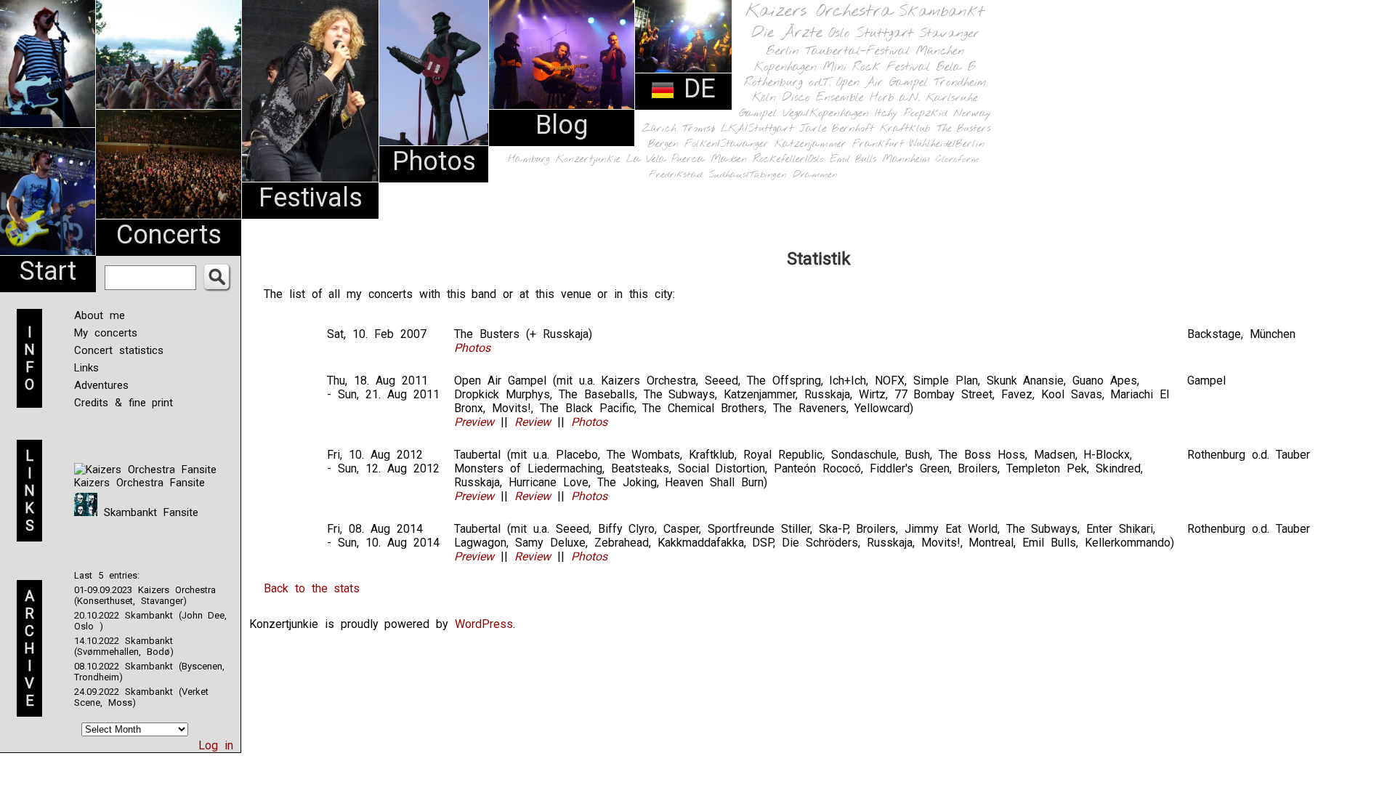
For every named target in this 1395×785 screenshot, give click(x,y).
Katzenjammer (810, 144)
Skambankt (941, 11)
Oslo (839, 33)
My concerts (105, 332)
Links (86, 367)
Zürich (659, 128)
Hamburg (529, 159)
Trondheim (960, 82)
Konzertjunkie (588, 159)
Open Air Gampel (882, 82)
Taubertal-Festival (857, 52)
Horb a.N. (895, 97)
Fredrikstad (676, 175)
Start (48, 271)
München (939, 51)
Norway (972, 113)
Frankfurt (878, 144)
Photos (434, 161)
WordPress (484, 624)
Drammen (815, 175)
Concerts (169, 235)
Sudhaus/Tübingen (747, 175)
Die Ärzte (786, 33)
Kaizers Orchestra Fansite (139, 482)
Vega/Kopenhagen (826, 113)
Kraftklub (905, 129)
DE (695, 88)
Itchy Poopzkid (911, 113)
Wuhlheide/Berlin (947, 144)
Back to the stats (312, 588)
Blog (561, 125)
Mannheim (906, 159)
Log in (215, 745)
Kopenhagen (785, 67)
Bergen (663, 144)
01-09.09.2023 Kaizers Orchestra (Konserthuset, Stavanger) (145, 595)
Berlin (782, 51)
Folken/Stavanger (726, 144)
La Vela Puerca (665, 159)
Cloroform (957, 159)
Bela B (956, 67)
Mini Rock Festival (876, 67)
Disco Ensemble (823, 97)
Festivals (311, 197)
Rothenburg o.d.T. (787, 82)
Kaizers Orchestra (818, 11)
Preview (474, 422)
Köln (764, 97)
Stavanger (949, 33)
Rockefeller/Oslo (788, 159)
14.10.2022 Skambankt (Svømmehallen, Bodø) (124, 646)
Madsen (729, 159)
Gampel (758, 113)
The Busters (963, 129)
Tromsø (698, 128)
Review (532, 422)
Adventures (101, 385)
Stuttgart (884, 33)
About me (99, 315)
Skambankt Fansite (147, 512)
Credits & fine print (123, 402)
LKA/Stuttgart (757, 128)
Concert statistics (118, 350)
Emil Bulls (853, 159)
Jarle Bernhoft (836, 128)
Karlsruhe (952, 97)
